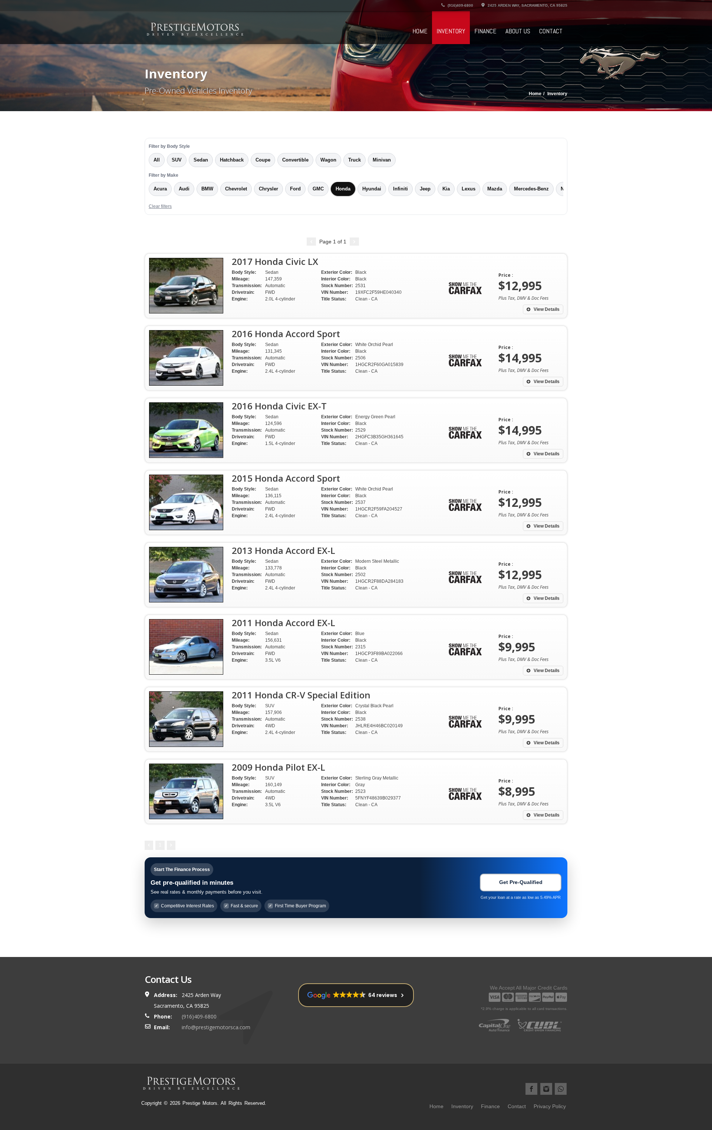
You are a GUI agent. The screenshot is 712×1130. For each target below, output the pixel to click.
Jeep (425, 189)
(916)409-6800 (459, 5)
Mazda (494, 189)
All (157, 160)
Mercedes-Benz (531, 189)
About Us (517, 31)
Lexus (468, 189)
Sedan (201, 160)
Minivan (382, 160)
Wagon (328, 160)
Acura (160, 189)
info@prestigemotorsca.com (216, 1027)
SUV (177, 160)
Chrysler (268, 189)
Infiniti (400, 189)
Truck (354, 160)
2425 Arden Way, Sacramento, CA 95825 (527, 5)
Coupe (263, 160)
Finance (485, 31)
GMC (318, 189)
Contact (551, 31)
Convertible (295, 160)
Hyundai (371, 189)
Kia (446, 189)
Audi (184, 189)
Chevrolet (236, 189)
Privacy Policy (550, 1106)
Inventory (450, 31)
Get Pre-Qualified (521, 882)
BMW (207, 189)
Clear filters (160, 206)
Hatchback (232, 160)
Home (420, 31)
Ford (295, 189)
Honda (343, 189)
